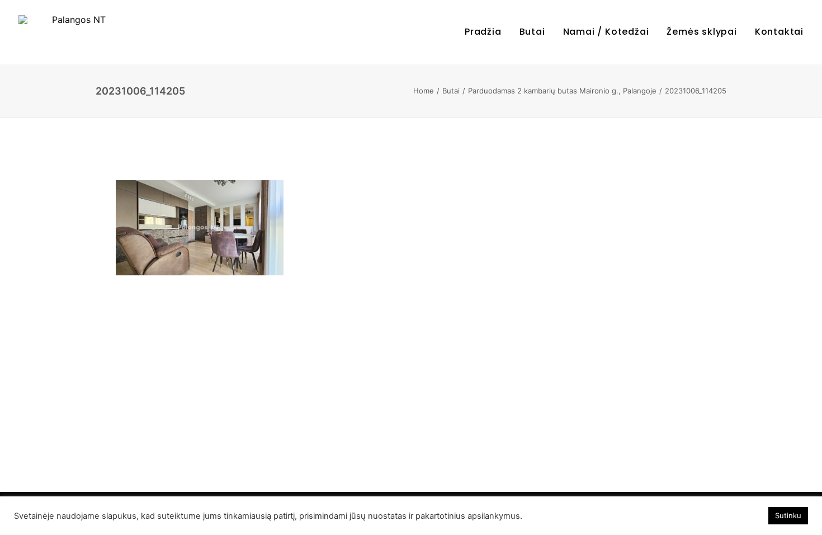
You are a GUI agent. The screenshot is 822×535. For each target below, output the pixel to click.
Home (423, 90)
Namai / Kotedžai (606, 31)
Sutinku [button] (788, 515)
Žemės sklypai (701, 31)
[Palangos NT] (74, 32)
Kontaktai (779, 31)
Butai (532, 31)
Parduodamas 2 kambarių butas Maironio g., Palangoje (562, 90)
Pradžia (483, 31)
